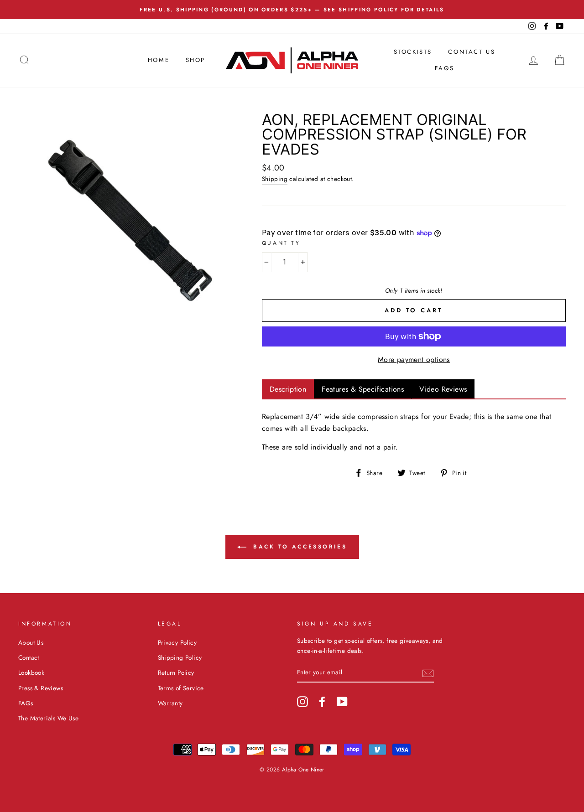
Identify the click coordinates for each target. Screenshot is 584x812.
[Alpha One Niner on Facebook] (322, 701)
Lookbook (31, 672)
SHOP (195, 60)
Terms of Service (181, 688)
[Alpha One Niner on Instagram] (302, 701)
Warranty (170, 703)
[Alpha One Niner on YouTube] (342, 701)
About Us (30, 642)
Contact (28, 657)
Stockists (413, 51)
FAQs (444, 68)
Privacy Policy (177, 642)
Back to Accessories (298, 546)
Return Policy (176, 672)
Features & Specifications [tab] (363, 389)
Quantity (281, 243)
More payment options (414, 359)
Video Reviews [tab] (443, 389)
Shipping (274, 178)
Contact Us (471, 51)
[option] (292, 10)
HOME (158, 60)
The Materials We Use (48, 718)
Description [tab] (288, 389)
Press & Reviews (40, 688)
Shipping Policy (180, 657)
